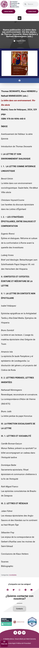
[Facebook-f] (15, 633)
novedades (12, 575)
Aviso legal (11, 643)
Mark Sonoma (31, 639)
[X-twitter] (19, 633)
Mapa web (4, 644)
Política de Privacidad (23, 643)
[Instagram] (24, 633)
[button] (19, 18)
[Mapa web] (4, 641)
